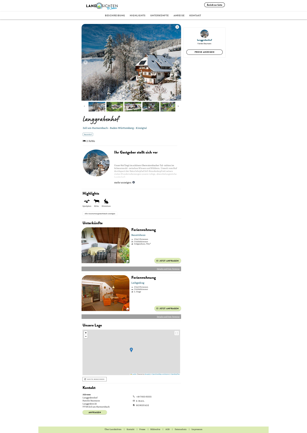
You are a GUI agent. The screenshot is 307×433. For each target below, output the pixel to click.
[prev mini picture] (84, 107)
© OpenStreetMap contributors (160, 374)
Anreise (179, 15)
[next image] (177, 62)
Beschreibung (115, 15)
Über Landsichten (113, 429)
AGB (167, 429)
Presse (142, 429)
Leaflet (134, 374)
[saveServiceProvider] (177, 27)
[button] (131, 350)
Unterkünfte (159, 15)
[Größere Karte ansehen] (176, 333)
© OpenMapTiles (175, 374)
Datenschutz (181, 429)
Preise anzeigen (204, 52)
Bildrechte (155, 429)
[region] (131, 352)
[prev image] (85, 62)
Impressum (197, 429)
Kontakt (195, 15)
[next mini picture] (178, 107)
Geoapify (147, 374)
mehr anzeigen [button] (122, 182)
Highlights (138, 15)
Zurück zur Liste (214, 5)
